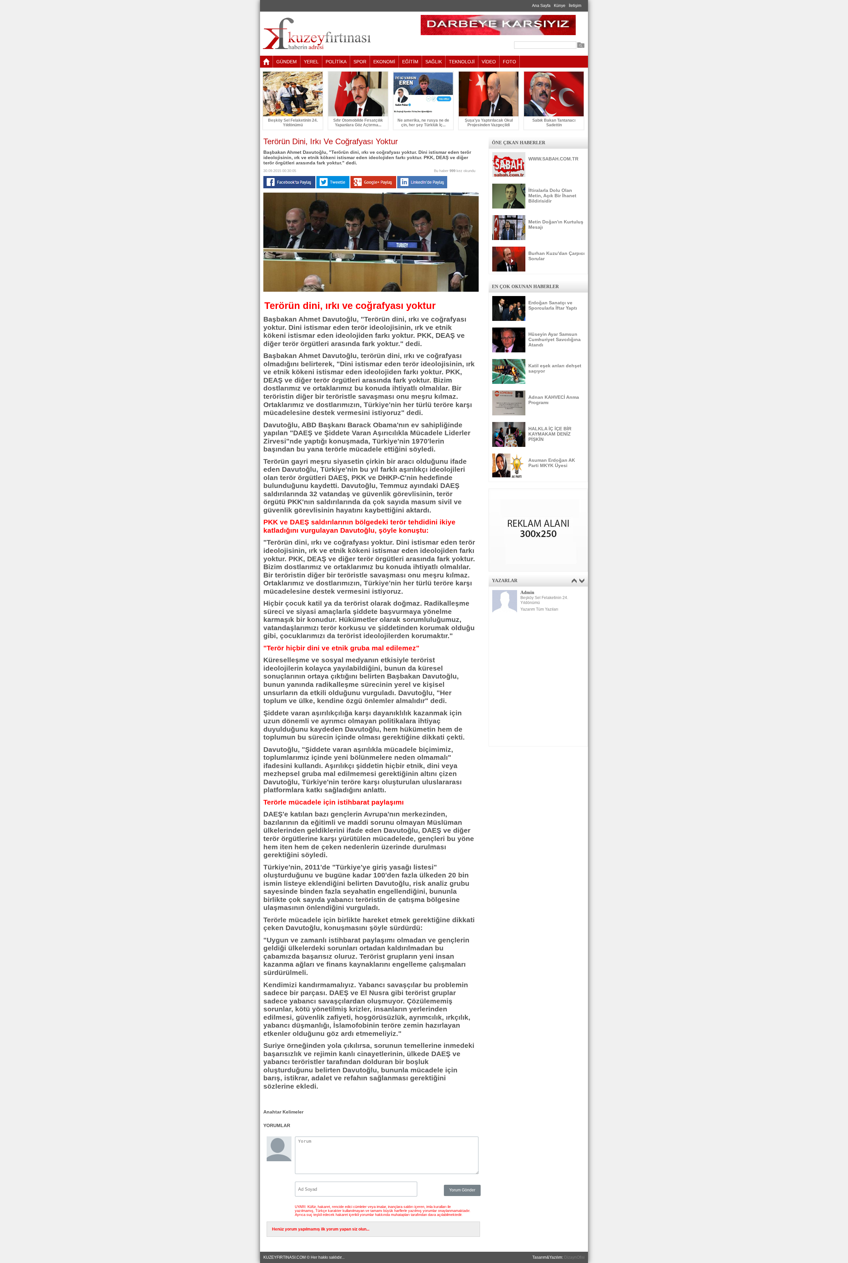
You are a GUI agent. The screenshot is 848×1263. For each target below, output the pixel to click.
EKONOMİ (384, 61)
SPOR (359, 61)
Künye (559, 5)
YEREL (311, 61)
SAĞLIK (433, 61)
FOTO (509, 61)
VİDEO (489, 61)
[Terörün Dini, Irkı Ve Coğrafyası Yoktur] (371, 290)
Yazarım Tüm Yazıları (539, 609)
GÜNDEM (286, 61)
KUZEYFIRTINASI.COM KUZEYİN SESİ (333, 33)
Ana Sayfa (541, 5)
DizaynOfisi (574, 1257)
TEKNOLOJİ (462, 61)
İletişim (575, 5)
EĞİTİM (410, 61)
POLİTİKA (336, 61)
